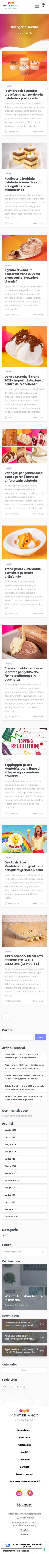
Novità (28, 33)
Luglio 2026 (10, 1137)
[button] (37, 7)
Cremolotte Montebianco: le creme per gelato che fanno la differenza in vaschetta (24, 674)
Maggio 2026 (10, 1151)
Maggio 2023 (10, 1209)
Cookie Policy (24, 1534)
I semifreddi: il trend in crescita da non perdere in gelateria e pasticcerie (24, 94)
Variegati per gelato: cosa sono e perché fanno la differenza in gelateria (23, 477)
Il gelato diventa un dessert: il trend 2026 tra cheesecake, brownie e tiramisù (22, 275)
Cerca (7, 1030)
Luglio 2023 (10, 1202)
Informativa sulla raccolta (16, 1550)
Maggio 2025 (10, 1173)
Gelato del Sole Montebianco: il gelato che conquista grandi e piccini (24, 866)
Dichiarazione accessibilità (24, 1481)
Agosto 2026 (10, 1130)
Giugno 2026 (10, 1144)
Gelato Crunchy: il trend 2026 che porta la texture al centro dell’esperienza (24, 380)
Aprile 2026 (10, 1159)
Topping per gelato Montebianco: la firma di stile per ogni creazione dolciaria (22, 770)
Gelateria (24, 1437)
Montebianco (24, 1430)
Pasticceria (24, 1445)
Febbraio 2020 (11, 1216)
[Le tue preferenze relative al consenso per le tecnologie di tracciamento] (44, 1549)
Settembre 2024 (12, 1180)
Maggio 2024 (10, 1187)
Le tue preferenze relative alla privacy (27, 1545)
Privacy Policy (24, 1530)
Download (24, 1459)
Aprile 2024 (10, 1195)
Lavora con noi (24, 1474)
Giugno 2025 (10, 1166)
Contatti (25, 1467)
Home (20, 33)
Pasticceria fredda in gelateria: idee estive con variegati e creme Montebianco (23, 184)
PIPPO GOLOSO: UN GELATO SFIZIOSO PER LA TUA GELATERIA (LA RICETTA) (24, 960)
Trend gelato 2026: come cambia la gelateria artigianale (23, 573)
